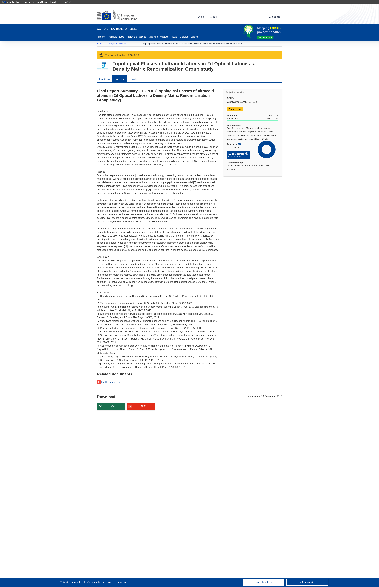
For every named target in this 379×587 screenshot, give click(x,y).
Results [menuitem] (134, 79)
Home (101, 37)
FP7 (134, 43)
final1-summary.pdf (111, 382)
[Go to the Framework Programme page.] (102, 66)
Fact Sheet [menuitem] (104, 79)
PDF (143, 406)
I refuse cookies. (307, 582)
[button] (213, 17)
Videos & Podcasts (158, 37)
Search (194, 37)
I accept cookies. (263, 582)
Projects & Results (136, 37)
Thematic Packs (115, 37)
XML (113, 406)
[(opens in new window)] (121, 15)
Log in (201, 17)
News (174, 37)
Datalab (184, 37)
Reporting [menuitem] (119, 79)
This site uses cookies (72, 582)
